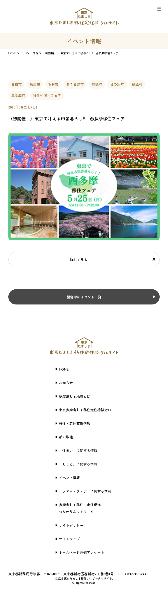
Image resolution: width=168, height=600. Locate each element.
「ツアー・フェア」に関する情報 (85, 491)
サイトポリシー (71, 525)
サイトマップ (69, 538)
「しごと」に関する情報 (78, 464)
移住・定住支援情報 (74, 423)
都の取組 (66, 436)
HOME (12, 53)
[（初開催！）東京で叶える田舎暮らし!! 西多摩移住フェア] (83, 240)
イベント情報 (69, 477)
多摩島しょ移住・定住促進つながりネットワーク (80, 508)
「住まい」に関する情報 (78, 450)
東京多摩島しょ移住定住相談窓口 (85, 409)
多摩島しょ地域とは (74, 396)
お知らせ (66, 382)
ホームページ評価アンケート (81, 552)
